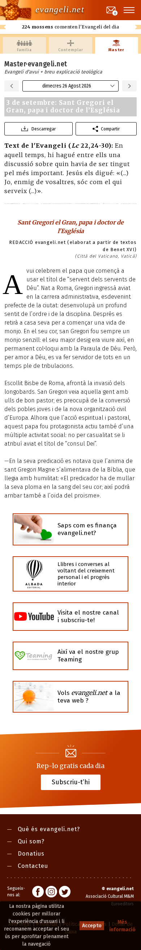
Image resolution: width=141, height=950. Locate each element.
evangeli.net (59, 9)
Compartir (110, 128)
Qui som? (31, 841)
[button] (129, 10)
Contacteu (33, 865)
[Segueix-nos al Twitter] (64, 893)
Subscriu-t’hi (71, 782)
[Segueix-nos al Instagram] (51, 893)
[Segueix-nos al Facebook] (38, 893)
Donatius (31, 853)
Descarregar (43, 128)
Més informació (122, 926)
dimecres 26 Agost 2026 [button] (66, 86)
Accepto (92, 926)
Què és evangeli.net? (49, 829)
